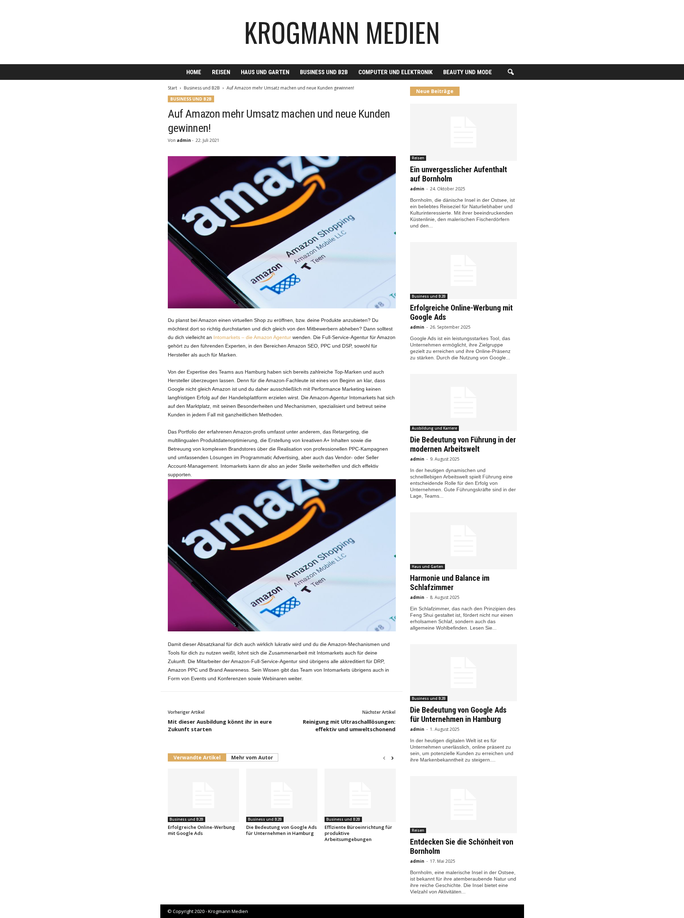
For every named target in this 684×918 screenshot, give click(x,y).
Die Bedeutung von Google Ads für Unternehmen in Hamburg (281, 830)
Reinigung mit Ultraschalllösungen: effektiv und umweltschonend (349, 725)
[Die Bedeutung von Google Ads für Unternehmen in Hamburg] (281, 795)
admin (184, 140)
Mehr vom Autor (252, 757)
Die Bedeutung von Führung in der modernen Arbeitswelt (463, 444)
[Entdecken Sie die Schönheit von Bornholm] (463, 804)
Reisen (221, 72)
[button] (510, 72)
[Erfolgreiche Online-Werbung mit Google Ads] (203, 795)
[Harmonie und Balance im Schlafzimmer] (463, 540)
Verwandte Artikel (197, 757)
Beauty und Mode (467, 72)
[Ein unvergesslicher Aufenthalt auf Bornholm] (463, 132)
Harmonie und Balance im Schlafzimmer (449, 583)
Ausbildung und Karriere (434, 428)
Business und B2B (324, 72)
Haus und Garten (265, 72)
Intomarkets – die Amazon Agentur (252, 337)
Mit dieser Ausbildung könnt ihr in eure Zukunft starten (220, 725)
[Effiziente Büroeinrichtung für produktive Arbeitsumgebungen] (360, 795)
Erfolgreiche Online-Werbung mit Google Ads (201, 830)
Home (193, 72)
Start (172, 88)
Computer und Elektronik (395, 72)
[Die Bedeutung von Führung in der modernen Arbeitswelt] (463, 402)
